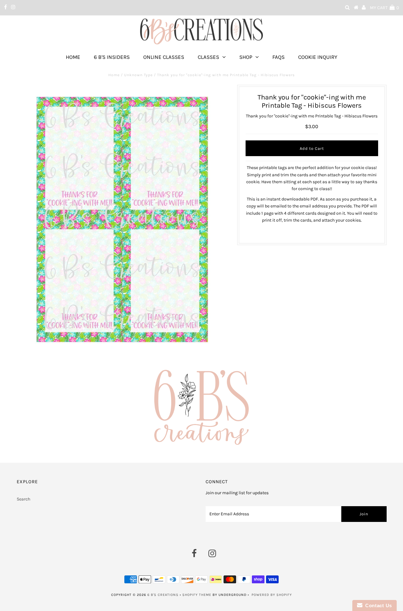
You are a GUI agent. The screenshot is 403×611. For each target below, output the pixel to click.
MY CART (384, 7)
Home (73, 57)
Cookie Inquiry (317, 57)
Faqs (278, 57)
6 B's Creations (163, 595)
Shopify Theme (196, 595)
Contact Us (377, 605)
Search (23, 499)
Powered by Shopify (272, 595)
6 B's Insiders (112, 57)
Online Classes (163, 57)
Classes (208, 57)
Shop (245, 57)
